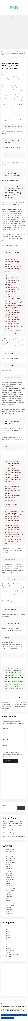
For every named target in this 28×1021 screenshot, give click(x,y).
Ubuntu (8, 958)
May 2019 (8, 898)
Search (5, 805)
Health (8, 943)
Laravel (8, 947)
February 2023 (10, 875)
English (8, 935)
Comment (6, 728)
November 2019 (10, 889)
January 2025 (10, 849)
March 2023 (9, 874)
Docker (8, 933)
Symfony (8, 956)
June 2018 (9, 909)
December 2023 (10, 859)
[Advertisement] (14, 35)
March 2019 (9, 902)
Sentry (8, 952)
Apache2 (8, 926)
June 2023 (9, 868)
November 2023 (10, 860)
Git (7, 939)
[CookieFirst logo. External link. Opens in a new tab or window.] (1, 1003)
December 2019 (10, 887)
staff (12, 71)
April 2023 (8, 872)
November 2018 (10, 904)
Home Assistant (10, 945)
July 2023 (8, 866)
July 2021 (8, 881)
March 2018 (9, 913)
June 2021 (9, 883)
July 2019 (8, 894)
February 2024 (10, 857)
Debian (4, 59)
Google (8, 941)
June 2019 (9, 896)
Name (5, 740)
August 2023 (9, 864)
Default (8, 931)
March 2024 (9, 855)
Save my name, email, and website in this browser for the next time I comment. (13, 754)
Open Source (10, 950)
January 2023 (10, 877)
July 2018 (8, 907)
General (8, 937)
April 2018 (8, 911)
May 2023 (8, 870)
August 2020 (9, 885)
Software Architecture (12, 954)
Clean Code (9, 928)
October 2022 (10, 879)
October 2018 (10, 906)
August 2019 (9, 892)
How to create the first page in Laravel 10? (20, 706)
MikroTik (8, 948)
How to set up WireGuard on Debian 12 (14, 836)
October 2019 (10, 890)
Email (5, 746)
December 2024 (10, 851)
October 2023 (10, 862)
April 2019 (8, 900)
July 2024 (8, 853)
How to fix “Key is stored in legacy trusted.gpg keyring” (7, 707)
